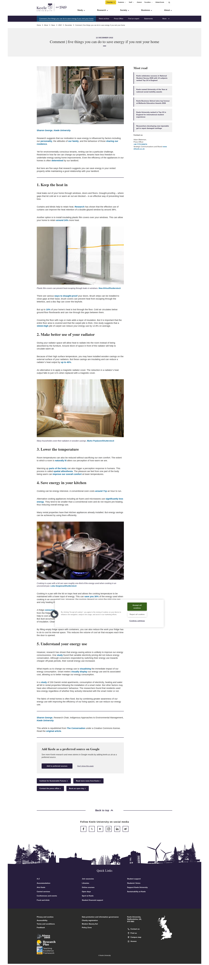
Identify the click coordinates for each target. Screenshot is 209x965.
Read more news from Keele (87, 781)
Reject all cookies (137, 614)
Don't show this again (85, 766)
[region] (109, 613)
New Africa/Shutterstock (110, 288)
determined (57, 160)
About (46, 25)
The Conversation (76, 728)
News (53, 25)
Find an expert (133, 19)
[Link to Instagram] (109, 829)
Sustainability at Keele (136, 892)
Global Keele (159, 2)
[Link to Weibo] (125, 829)
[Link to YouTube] (100, 829)
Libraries (85, 883)
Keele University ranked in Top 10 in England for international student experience (151, 114)
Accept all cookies (137, 606)
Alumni (139, 2)
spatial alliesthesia (63, 471)
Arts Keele (41, 887)
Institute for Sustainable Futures (52, 781)
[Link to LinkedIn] (117, 829)
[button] (169, 2)
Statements (148, 19)
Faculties (147, 2)
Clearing (109, 2)
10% (48, 309)
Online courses (88, 887)
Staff (130, 2)
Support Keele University (137, 887)
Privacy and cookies (45, 917)
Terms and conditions (46, 924)
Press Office (118, 19)
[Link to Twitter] (92, 829)
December (68, 25)
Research (79, 207)
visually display (79, 671)
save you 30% (91, 596)
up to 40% (66, 362)
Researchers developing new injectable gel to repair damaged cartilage (152, 127)
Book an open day (76, 788)
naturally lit (61, 460)
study (60, 655)
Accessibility (42, 920)
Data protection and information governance (100, 917)
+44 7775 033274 (140, 144)
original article (53, 731)
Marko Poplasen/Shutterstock (100, 441)
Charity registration (90, 920)
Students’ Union (133, 883)
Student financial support (92, 900)
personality (46, 141)
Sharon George (44, 130)
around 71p (101, 491)
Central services (43, 892)
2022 (60, 25)
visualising (85, 669)
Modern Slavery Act (90, 924)
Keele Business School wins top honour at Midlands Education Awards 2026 (153, 102)
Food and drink (43, 900)
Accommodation (43, 883)
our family (73, 141)
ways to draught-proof (65, 296)
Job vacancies (88, 879)
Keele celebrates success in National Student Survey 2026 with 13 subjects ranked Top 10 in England (151, 78)
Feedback (41, 927)
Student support (134, 879)
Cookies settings (137, 621)
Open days (86, 892)
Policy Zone (87, 927)
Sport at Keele (87, 896)
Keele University (62, 130)
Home (39, 25)
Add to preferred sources (57, 766)
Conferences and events (47, 896)
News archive (104, 19)
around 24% (62, 220)
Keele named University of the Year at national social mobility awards (151, 90)
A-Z (38, 879)
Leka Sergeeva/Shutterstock (64, 586)
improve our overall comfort (67, 474)
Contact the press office (49, 788)
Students (121, 2)
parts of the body (58, 468)
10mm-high (42, 326)
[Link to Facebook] (83, 829)
